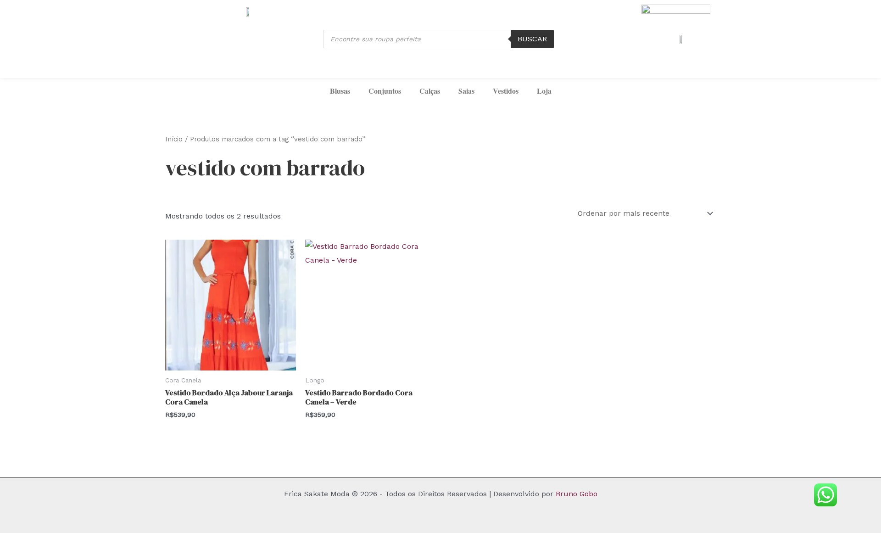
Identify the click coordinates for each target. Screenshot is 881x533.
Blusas (340, 90)
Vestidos (506, 90)
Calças (429, 90)
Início (174, 139)
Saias (466, 90)
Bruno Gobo (576, 493)
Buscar (532, 38)
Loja (544, 90)
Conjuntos (384, 90)
